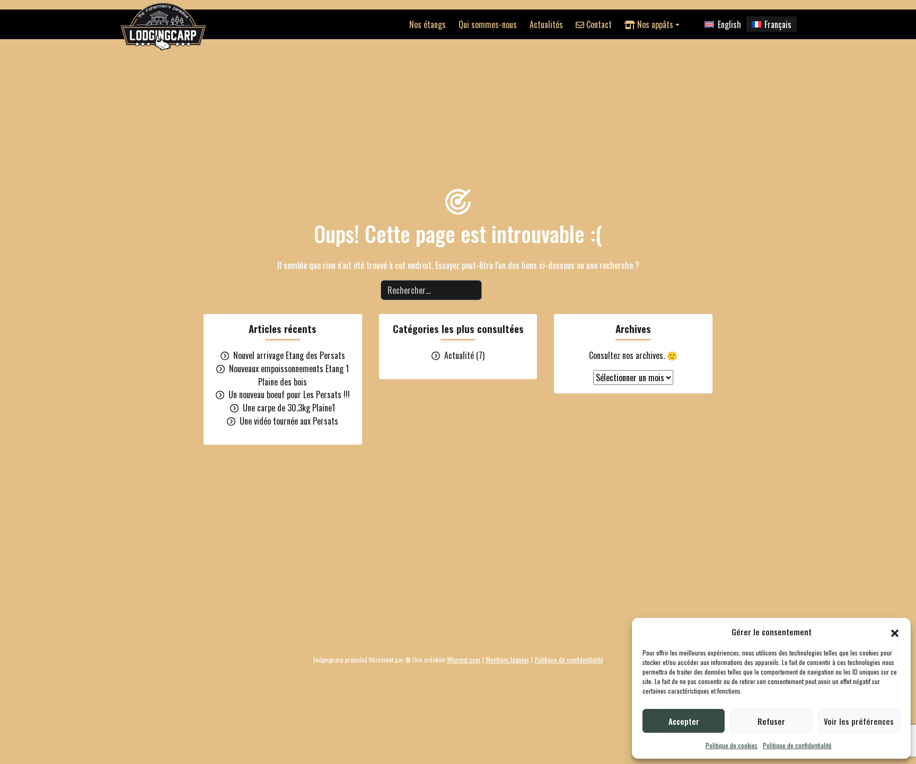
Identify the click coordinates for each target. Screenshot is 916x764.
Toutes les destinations (390, 637)
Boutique (456, 637)
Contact (598, 24)
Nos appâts (654, 24)
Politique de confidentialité (797, 745)
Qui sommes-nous (488, 24)
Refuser (771, 721)
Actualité (459, 355)
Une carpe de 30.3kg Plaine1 (289, 407)
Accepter (683, 721)
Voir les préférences (859, 721)
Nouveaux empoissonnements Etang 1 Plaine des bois (289, 375)
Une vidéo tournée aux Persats (289, 421)
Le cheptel (503, 637)
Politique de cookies (732, 745)
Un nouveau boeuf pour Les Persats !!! (289, 394)
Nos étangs (427, 24)
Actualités (546, 24)
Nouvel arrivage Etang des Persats (289, 355)
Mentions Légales (507, 659)
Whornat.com (463, 659)
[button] (894, 631)
